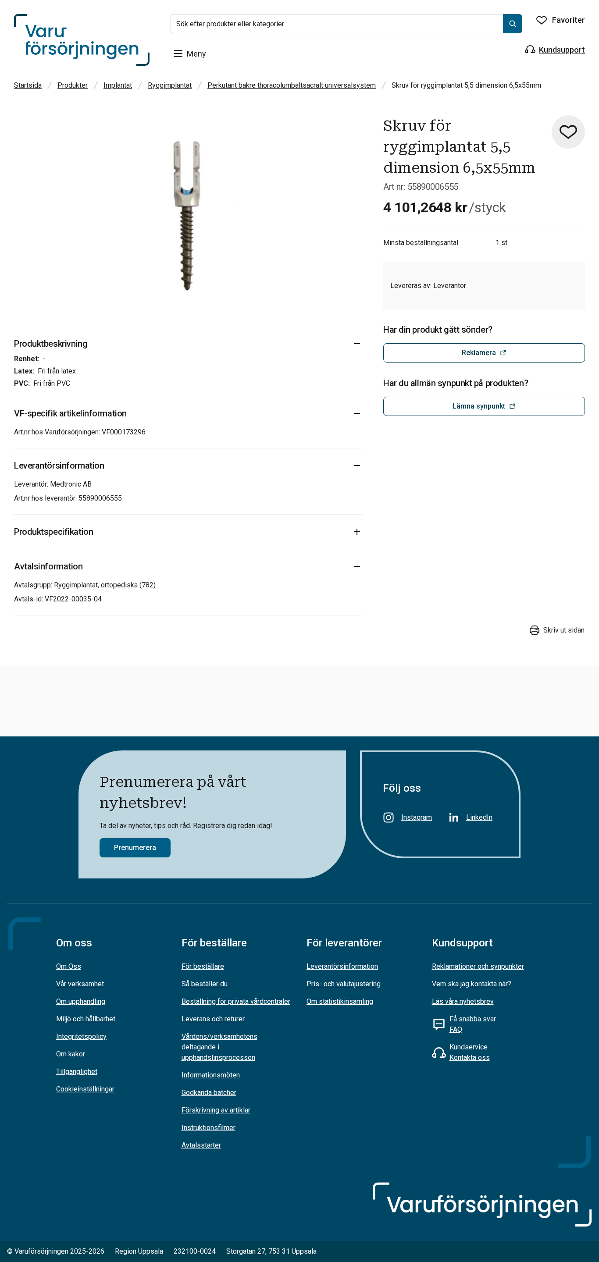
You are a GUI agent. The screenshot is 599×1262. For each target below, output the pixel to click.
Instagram (416, 817)
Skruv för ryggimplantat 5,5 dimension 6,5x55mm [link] (466, 85)
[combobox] (346, 23)
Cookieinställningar (85, 1089)
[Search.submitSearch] (512, 23)
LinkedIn (479, 817)
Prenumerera (135, 847)
